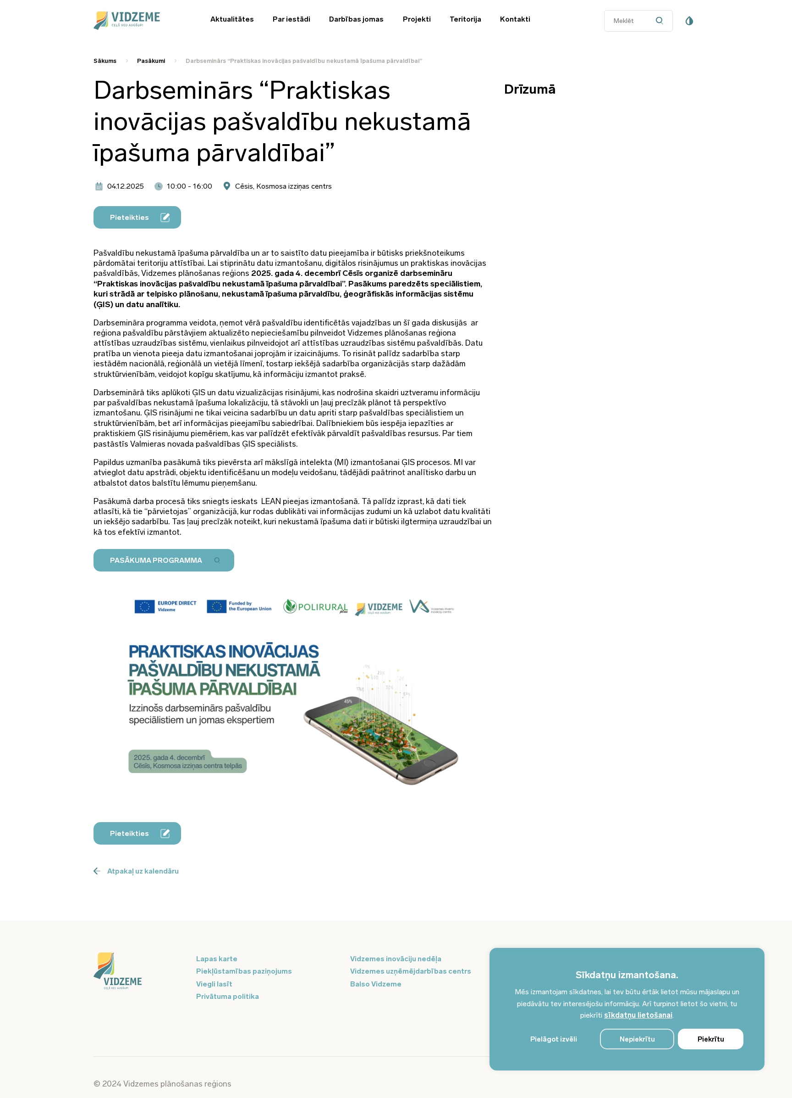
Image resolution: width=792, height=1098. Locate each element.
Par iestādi (291, 19)
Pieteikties (129, 217)
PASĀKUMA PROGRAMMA (156, 560)
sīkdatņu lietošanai (638, 1015)
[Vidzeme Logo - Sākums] (139, 20)
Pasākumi (151, 60)
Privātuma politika (227, 996)
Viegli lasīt (214, 984)
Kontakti (515, 19)
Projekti (417, 19)
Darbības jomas (356, 19)
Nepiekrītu (637, 1039)
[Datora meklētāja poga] (661, 21)
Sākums (105, 60)
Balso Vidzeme (376, 984)
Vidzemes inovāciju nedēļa (395, 958)
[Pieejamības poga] (689, 20)
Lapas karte (216, 958)
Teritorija (465, 19)
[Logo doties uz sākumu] (139, 971)
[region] (627, 1009)
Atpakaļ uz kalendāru (143, 871)
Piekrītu (711, 1039)
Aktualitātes (232, 19)
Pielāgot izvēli (553, 1039)
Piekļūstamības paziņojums (244, 971)
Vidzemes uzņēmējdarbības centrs (410, 971)
